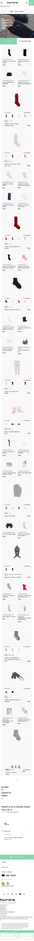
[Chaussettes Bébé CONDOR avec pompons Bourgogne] (6, 238)
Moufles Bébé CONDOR (10, 516)
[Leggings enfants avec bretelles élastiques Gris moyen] (6, 692)
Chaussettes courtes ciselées (12, 309)
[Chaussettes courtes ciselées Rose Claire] (25, 301)
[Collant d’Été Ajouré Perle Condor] (17, 368)
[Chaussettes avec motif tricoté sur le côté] (17, 140)
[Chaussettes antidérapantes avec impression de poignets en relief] (17, 636)
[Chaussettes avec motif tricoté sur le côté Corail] (25, 156)
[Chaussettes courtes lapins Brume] (13, 768)
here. (23, 928)
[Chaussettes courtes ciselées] (17, 284)
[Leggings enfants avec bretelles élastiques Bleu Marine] (12, 692)
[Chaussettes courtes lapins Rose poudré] (19, 768)
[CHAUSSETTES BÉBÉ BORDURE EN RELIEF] (17, 408)
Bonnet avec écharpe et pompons (13, 577)
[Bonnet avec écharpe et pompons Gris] (6, 569)
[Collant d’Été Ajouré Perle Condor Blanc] (19, 383)
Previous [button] (2, 11)
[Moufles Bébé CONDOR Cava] (25, 508)
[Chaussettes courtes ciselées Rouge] (19, 301)
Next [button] (31, 11)
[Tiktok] (12, 894)
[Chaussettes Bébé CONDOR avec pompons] (17, 223)
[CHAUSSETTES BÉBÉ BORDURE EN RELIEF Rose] (6, 424)
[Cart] (31, 3)
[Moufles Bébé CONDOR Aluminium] (19, 508)
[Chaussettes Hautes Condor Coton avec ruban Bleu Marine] (12, 116)
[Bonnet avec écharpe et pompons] (17, 552)
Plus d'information (26, 112)
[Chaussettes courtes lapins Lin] (16, 768)
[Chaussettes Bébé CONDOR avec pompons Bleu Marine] (12, 238)
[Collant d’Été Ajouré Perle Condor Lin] (6, 383)
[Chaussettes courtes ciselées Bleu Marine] (6, 301)
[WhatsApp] (24, 894)
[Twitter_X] (16, 894)
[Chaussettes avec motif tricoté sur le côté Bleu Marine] (12, 156)
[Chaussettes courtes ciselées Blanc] (12, 301)
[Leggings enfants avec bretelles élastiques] (17, 676)
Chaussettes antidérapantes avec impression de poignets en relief (12, 659)
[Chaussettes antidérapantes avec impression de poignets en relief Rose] (19, 650)
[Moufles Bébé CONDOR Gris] (6, 508)
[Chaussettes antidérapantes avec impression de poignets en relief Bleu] (12, 650)
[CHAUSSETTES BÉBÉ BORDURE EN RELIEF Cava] (25, 424)
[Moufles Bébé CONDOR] (17, 490)
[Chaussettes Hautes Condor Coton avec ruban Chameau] (25, 116)
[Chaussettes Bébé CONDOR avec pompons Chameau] (25, 238)
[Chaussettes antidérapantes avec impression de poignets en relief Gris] (6, 650)
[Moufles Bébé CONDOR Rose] (12, 508)
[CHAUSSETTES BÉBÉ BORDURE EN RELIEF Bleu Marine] (12, 424)
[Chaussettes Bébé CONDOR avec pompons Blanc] (19, 238)
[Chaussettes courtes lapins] (17, 736)
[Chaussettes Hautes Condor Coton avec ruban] (17, 100)
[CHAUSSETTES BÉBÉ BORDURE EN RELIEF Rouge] (19, 424)
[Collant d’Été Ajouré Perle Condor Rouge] (25, 383)
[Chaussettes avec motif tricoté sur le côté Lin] (6, 156)
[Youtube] (20, 894)
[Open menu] (2, 3)
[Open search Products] (27, 3)
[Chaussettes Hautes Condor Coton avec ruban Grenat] (6, 116)
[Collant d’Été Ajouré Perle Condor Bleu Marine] (12, 383)
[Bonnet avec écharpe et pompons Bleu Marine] (12, 569)
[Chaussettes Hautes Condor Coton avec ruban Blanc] (19, 116)
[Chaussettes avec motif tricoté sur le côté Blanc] (19, 156)
